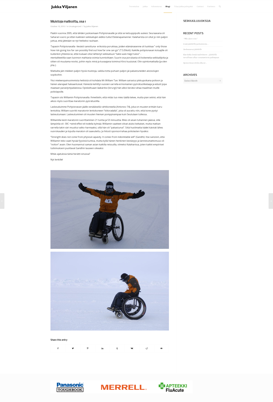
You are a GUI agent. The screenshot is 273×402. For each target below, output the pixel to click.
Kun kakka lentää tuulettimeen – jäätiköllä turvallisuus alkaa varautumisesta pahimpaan (201, 56)
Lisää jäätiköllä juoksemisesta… (196, 43)
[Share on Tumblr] (117, 348)
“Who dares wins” (190, 38)
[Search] (220, 6)
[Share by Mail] (161, 348)
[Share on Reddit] (146, 348)
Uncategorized (75, 26)
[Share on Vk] (132, 348)
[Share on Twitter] (73, 348)
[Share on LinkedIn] (102, 348)
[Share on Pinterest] (87, 348)
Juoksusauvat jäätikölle (192, 49)
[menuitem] (134, 6)
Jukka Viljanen (92, 26)
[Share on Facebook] (58, 348)
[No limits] (2, 201)
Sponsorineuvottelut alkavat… (195, 62)
